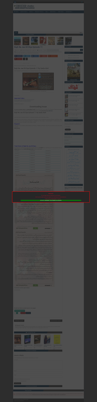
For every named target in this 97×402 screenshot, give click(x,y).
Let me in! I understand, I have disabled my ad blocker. (51, 200)
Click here (43, 198)
